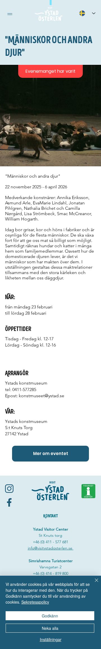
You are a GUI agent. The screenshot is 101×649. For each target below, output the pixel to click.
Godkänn (50, 616)
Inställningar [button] (50, 639)
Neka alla (50, 628)
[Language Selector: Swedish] (87, 13)
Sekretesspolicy (35, 602)
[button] (10, 14)
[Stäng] (93, 583)
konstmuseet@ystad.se (41, 395)
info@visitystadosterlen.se (51, 548)
